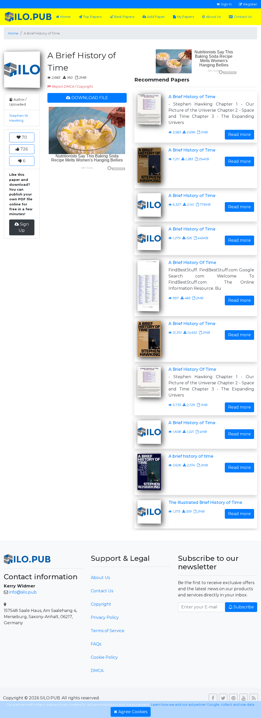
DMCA (97, 670)
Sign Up (24, 227)
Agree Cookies (132, 711)
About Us (213, 17)
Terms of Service (107, 630)
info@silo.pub (23, 592)
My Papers (185, 17)
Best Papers (124, 17)
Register (250, 4)
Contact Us (243, 17)
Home (65, 17)
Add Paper (156, 17)
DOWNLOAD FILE (89, 97)
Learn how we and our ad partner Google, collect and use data (202, 705)
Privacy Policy (105, 617)
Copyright (101, 604)
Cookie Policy (104, 657)
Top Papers (92, 17)
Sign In (226, 4)
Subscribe (243, 607)
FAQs (96, 644)
